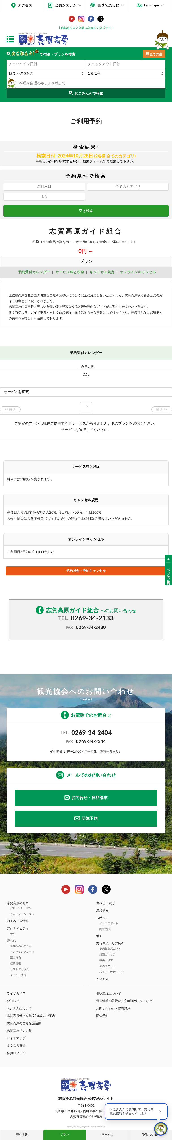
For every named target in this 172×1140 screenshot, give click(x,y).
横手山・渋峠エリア (111, 972)
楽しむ (11, 940)
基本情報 (22, 1134)
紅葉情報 (15, 963)
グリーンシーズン (21, 908)
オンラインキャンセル (137, 272)
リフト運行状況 (19, 969)
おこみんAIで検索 (89, 93)
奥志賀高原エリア (110, 948)
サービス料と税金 (70, 272)
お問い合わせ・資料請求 (113, 1008)
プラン (64, 1134)
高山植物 (15, 957)
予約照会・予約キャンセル (86, 570)
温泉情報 (102, 910)
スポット (102, 918)
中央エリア (106, 960)
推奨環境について (108, 993)
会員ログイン (16, 1053)
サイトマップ (16, 1038)
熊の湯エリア (107, 966)
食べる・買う (105, 903)
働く (99, 936)
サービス (107, 1134)
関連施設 (104, 929)
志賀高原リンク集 (19, 1030)
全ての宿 (156, 54)
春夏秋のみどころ (21, 946)
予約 (12, 934)
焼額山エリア (107, 954)
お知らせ (13, 1001)
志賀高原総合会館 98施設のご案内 (31, 1016)
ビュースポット (108, 923)
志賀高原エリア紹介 (110, 943)
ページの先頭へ (168, 574)
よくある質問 (16, 1045)
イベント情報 (18, 975)
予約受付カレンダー (34, 272)
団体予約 (90, 819)
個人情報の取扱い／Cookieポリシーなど (124, 1001)
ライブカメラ (16, 993)
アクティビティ (18, 928)
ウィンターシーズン (22, 914)
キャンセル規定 (102, 272)
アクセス (25, 5)
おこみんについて (19, 1008)
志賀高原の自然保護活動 (24, 1023)
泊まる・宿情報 (18, 921)
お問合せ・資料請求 (89, 798)
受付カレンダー (150, 1134)
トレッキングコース (22, 951)
